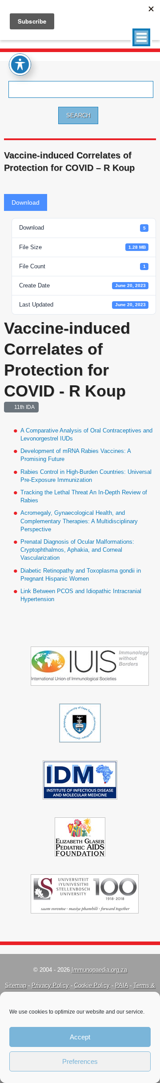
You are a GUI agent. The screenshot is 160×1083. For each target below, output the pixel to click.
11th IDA (23, 407)
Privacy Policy (50, 985)
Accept (80, 1037)
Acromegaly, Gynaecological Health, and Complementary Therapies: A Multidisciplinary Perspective (79, 520)
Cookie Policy (92, 985)
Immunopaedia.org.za (99, 969)
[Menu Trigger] (141, 37)
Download (26, 202)
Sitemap (15, 985)
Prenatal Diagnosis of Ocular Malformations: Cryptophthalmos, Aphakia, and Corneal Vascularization (77, 549)
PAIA (121, 985)
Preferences (80, 1061)
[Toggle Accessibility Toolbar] (20, 64)
